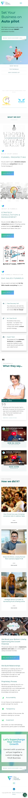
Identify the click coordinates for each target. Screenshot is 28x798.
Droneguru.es (14, 468)
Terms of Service (16, 792)
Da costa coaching (14, 444)
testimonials (14, 69)
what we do (14, 66)
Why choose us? (14, 72)
